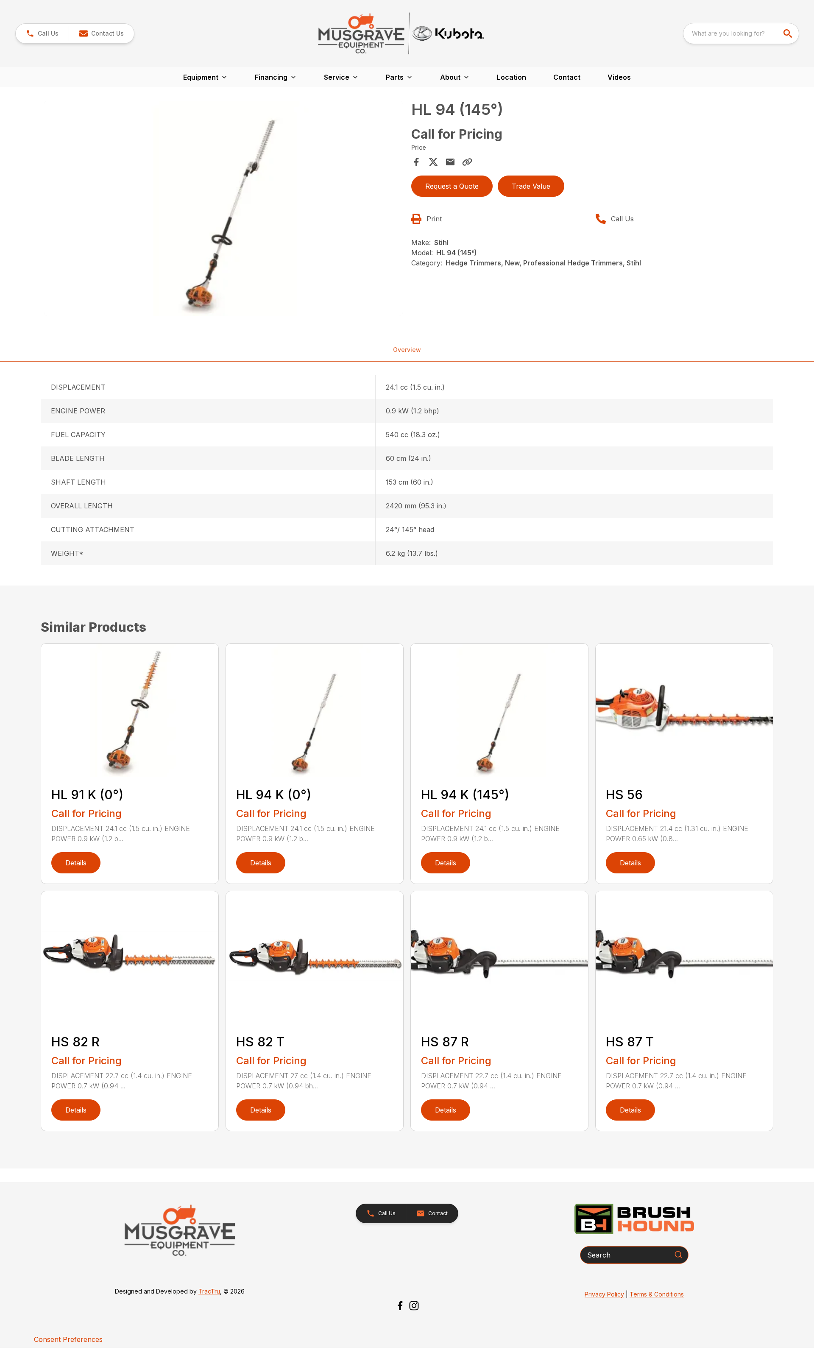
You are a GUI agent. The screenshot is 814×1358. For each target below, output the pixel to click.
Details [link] (75, 863)
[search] (788, 33)
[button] (42, 33)
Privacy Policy (604, 1294)
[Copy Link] (467, 162)
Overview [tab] (407, 349)
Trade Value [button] (531, 186)
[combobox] (741, 33)
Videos (619, 77)
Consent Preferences (68, 1339)
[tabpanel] (223, 210)
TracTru (209, 1291)
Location (511, 77)
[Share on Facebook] (416, 162)
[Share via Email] (450, 162)
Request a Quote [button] (452, 186)
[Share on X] (433, 162)
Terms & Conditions (657, 1294)
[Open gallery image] (223, 208)
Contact (566, 77)
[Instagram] (414, 1305)
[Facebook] (400, 1305)
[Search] (678, 1254)
